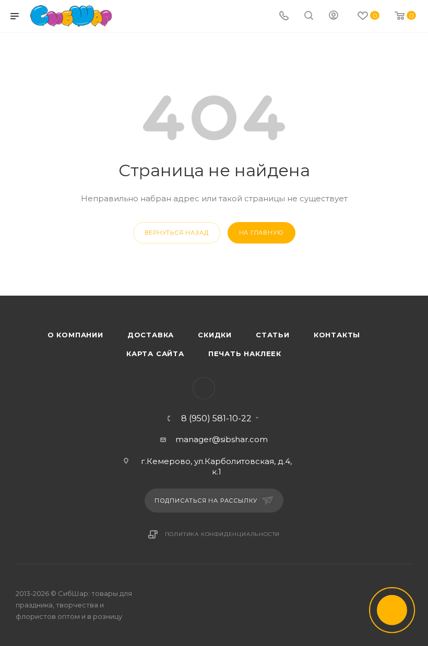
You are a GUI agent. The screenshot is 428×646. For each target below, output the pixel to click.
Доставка (150, 335)
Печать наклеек (244, 353)
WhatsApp (204, 388)
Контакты (337, 335)
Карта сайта (155, 353)
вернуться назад (177, 232)
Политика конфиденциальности (222, 534)
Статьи (273, 335)
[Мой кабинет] (333, 16)
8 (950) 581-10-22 (216, 419)
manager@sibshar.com (221, 439)
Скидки (215, 335)
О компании (75, 335)
